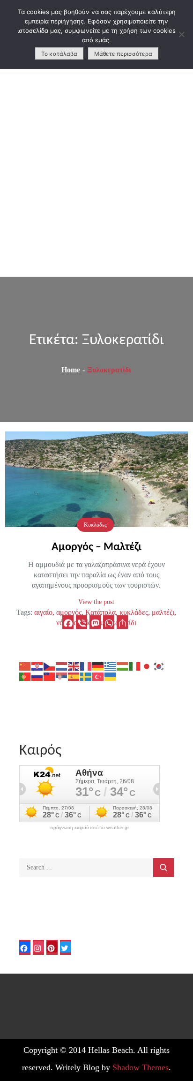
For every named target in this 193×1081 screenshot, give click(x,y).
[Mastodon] (95, 622)
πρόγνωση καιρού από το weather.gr (89, 827)
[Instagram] (38, 947)
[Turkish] (98, 676)
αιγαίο (43, 612)
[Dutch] (62, 666)
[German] (98, 666)
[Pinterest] (52, 947)
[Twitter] (65, 947)
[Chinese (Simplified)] (25, 666)
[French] (86, 666)
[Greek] (110, 666)
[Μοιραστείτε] (122, 622)
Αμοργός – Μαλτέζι (96, 547)
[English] (74, 666)
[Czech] (50, 666)
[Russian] (37, 676)
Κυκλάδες (95, 525)
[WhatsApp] (108, 622)
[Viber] (81, 622)
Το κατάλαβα (59, 53)
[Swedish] (86, 676)
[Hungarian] (123, 666)
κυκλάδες (133, 612)
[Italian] (135, 666)
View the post (96, 601)
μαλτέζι (163, 612)
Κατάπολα (100, 612)
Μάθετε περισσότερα (123, 53)
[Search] (163, 867)
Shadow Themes (140, 1067)
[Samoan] (50, 676)
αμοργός (69, 612)
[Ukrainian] (110, 676)
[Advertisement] (96, 175)
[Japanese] (147, 666)
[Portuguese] (25, 676)
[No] (181, 34)
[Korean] (159, 666)
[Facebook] (68, 622)
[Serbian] (62, 676)
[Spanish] (74, 676)
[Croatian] (37, 666)
